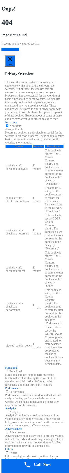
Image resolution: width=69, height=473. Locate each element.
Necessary (16, 125)
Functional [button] (11, 367)
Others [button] (9, 449)
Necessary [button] (11, 122)
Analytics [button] (10, 408)
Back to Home (10, 49)
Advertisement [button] (13, 428)
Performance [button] (12, 388)
